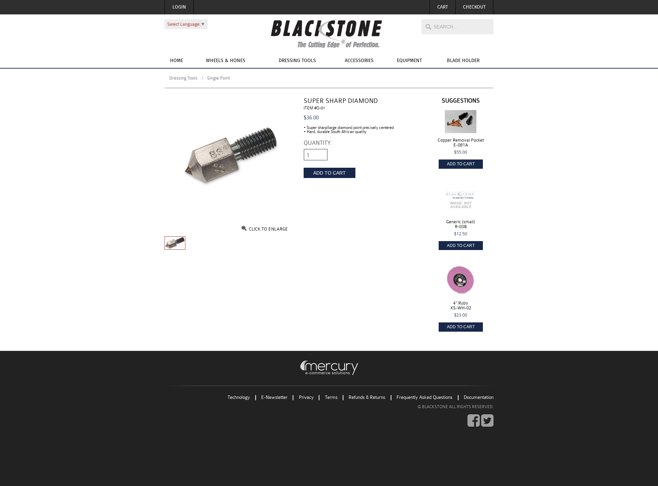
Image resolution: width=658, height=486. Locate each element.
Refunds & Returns (367, 398)
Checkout (474, 7)
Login (179, 7)
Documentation (479, 398)
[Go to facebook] (473, 421)
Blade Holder (463, 60)
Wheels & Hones (225, 60)
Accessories (359, 60)
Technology (239, 398)
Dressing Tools (297, 60)
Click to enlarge (268, 229)
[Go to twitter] (487, 421)
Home (176, 60)
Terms (331, 398)
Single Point (218, 78)
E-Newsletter (274, 398)
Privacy (306, 398)
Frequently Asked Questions (424, 398)
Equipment (409, 60)
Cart (442, 7)
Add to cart (329, 173)
